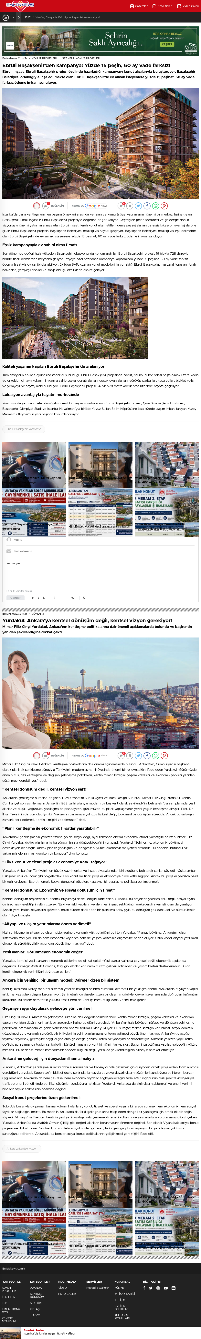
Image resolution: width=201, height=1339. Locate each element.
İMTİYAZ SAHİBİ (124, 1294)
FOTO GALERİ (67, 1294)
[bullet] (61, 598)
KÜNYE (119, 1288)
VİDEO (62, 1288)
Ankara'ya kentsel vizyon (21, 1148)
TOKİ (5, 1303)
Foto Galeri (165, 6)
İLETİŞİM (119, 1300)
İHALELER (8, 1297)
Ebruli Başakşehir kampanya (23, 429)
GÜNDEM (38, 613)
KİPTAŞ (35, 1309)
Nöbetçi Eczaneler (97, 1288)
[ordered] (55, 598)
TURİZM (35, 1315)
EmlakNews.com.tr (14, 58)
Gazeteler (141, 6)
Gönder (15, 597)
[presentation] (13, 17)
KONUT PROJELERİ (44, 58)
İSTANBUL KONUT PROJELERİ (80, 58)
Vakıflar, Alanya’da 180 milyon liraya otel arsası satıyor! (68, 17)
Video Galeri (191, 6)
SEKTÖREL (37, 1303)
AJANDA (36, 1288)
